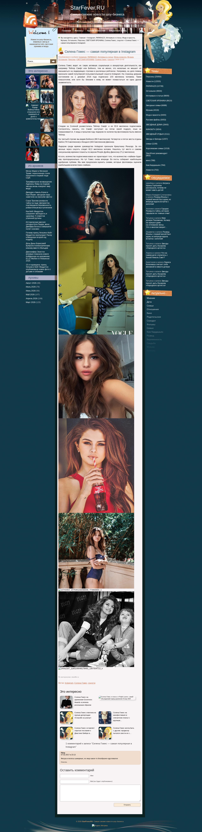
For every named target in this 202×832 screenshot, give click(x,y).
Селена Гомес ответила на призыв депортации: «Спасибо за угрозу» (85, 715)
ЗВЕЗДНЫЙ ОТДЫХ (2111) (158, 134)
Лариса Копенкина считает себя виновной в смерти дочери (158, 264)
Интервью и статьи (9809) (157, 96)
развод (150, 335)
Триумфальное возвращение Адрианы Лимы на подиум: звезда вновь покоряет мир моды (39, 185)
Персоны (81, 40)
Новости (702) (152, 170)
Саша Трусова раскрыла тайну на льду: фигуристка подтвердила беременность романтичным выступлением (39, 204)
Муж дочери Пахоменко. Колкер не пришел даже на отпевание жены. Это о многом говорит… (158, 222)
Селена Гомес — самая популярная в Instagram (100, 51)
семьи (150, 305)
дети (149, 302)
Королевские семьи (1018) (157, 148)
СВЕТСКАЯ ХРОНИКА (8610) (159, 101)
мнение (151, 298)
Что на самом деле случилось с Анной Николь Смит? (157, 255)
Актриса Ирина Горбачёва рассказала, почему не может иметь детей (158, 186)
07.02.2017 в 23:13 (68, 755)
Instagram (91, 38)
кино (149, 313)
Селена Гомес (110, 40)
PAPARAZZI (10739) (154, 86)
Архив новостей (96, 30)
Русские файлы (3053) (156, 120)
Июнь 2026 (31, 291)
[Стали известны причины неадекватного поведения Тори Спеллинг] (32, 146)
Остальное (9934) (154, 91)
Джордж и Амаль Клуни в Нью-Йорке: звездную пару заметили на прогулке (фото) (39, 194)
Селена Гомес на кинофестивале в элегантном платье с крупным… (121, 716)
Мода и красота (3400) (156, 115)
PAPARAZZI (100, 38)
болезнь (151, 350)
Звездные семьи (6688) (156, 105)
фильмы (151, 324)
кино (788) (150, 160)
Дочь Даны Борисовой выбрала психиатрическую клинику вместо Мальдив (38, 245)
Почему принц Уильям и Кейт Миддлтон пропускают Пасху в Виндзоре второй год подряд (39, 236)
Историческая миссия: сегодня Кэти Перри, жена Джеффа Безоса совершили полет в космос (38, 225)
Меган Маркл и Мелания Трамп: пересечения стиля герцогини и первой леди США (38, 174)
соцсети (120, 40)
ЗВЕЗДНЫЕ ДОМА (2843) (157, 125)
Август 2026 (31, 283)
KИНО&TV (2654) (153, 129)
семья (150, 328)
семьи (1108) (151, 144)
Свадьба (151, 343)
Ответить (64, 762)
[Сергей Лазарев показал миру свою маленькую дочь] (47, 88)
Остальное (72, 40)
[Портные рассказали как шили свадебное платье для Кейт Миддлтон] (32, 160)
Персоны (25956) (153, 77)
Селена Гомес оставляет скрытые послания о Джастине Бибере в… (84, 730)
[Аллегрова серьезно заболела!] (32, 102)
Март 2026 (31, 302)
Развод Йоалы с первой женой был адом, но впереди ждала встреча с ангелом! (158, 200)
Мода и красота (128, 38)
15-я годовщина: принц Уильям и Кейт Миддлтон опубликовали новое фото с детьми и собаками (38, 268)
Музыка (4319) (152, 110)
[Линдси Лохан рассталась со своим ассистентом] (47, 146)
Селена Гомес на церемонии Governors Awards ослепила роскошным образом (83, 701)
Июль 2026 (31, 287)
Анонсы (79, 30)
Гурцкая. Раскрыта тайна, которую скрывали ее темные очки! (157, 211)
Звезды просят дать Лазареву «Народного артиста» (157, 246)
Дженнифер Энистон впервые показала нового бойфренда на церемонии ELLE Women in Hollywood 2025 (38, 256)
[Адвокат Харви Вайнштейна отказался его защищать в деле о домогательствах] (33, 119)
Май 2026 (30, 294)
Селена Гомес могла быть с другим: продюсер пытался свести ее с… (123, 730)
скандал (151, 320)
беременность (154, 339)
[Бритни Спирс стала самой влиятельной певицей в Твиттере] (32, 88)
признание (152, 354)
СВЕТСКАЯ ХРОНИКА (95, 40)
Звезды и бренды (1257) (157, 139)
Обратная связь (118, 30)
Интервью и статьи (113, 38)
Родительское (154, 317)
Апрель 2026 (31, 298)
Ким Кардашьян (155, 332)
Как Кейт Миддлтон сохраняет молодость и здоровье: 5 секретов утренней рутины (36, 214)
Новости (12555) (153, 81)
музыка (150, 347)
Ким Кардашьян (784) (155, 165)
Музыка (64, 40)
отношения (153, 309)
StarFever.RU (87, 7)
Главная (66, 30)
